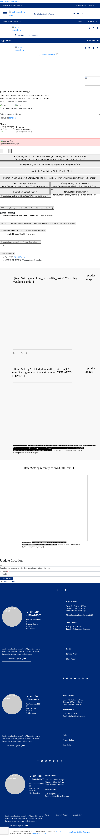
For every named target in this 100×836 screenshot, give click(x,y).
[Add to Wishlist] (58, 54)
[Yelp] (83, 678)
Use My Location (9, 581)
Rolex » (69, 649)
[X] (67, 678)
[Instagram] (62, 590)
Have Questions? (7, 253)
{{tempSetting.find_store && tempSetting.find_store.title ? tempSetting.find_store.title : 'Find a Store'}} (50, 178)
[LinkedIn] (87, 678)
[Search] (97, 48)
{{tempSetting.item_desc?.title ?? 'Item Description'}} (20, 242)
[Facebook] (58, 590)
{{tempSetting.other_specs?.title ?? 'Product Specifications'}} (22, 230)
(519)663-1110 (19, 257)
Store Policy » (71, 659)
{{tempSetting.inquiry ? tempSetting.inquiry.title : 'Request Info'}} (50, 164)
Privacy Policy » (72, 654)
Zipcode (5, 571)
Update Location (6, 578)
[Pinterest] (79, 678)
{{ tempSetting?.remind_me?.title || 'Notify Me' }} (50, 171)
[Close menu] (1, 565)
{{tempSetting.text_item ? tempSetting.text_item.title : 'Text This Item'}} (25, 192)
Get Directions (31, 629)
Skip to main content (9, 1)
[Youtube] (66, 590)
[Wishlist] (74, 13)
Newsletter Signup (14, 659)
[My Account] (97, 28)
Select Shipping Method (11, 114)
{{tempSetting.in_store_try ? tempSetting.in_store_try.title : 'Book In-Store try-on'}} (25, 185)
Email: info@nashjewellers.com (78, 629)
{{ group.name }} (7, 101)
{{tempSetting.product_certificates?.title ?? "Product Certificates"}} (25, 196)
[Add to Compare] (40, 54)
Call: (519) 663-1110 (74, 627)
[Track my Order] (94, 28)
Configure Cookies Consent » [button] (79, 832)
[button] (5, 13)
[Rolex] (88, 13)
